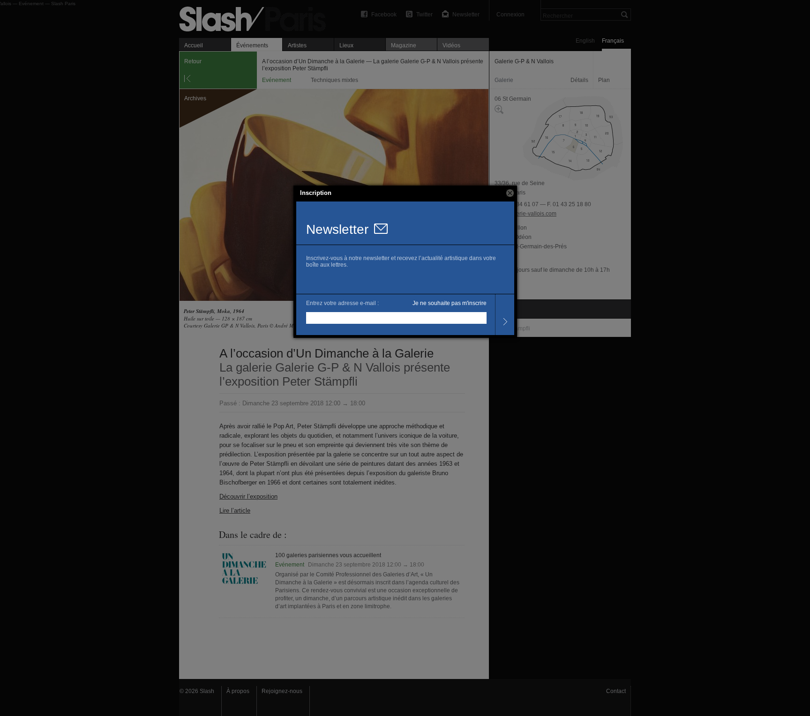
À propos (237, 691)
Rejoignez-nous (282, 691)
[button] (510, 193)
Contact (616, 691)
